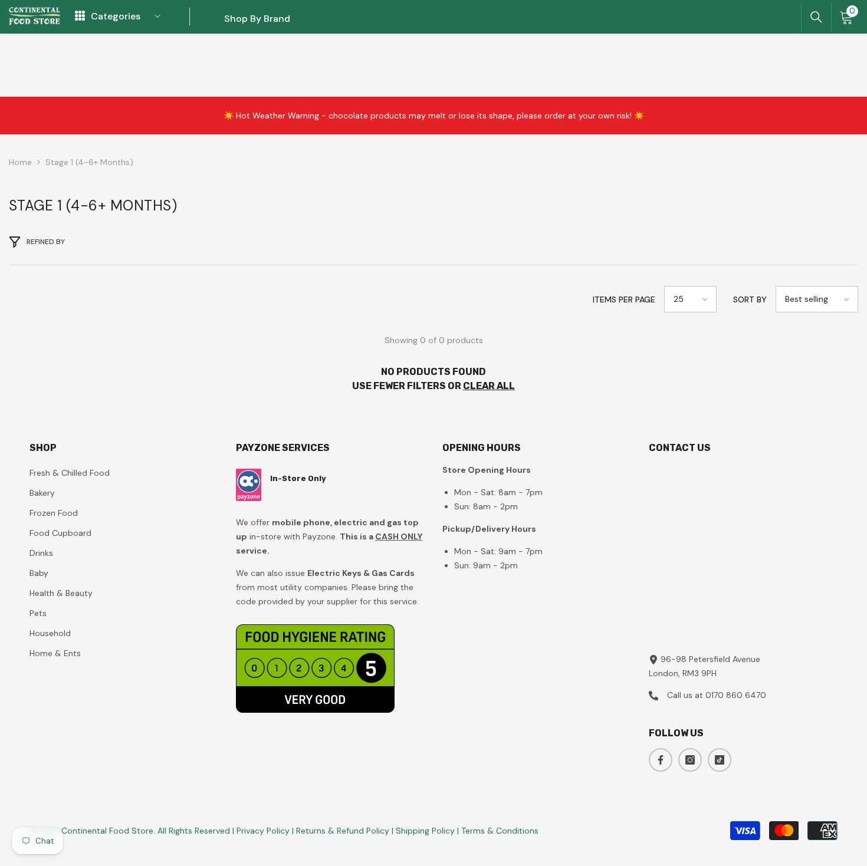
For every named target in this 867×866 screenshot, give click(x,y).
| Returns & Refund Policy (342, 830)
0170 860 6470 (735, 695)
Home (20, 162)
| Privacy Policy (262, 830)
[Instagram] (690, 760)
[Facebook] (660, 760)
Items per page (624, 299)
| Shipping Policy (424, 830)
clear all (489, 385)
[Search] (816, 17)
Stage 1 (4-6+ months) (89, 162)
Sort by (750, 299)
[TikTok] (719, 760)
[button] (690, 299)
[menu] (80, 16)
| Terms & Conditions (497, 830)
